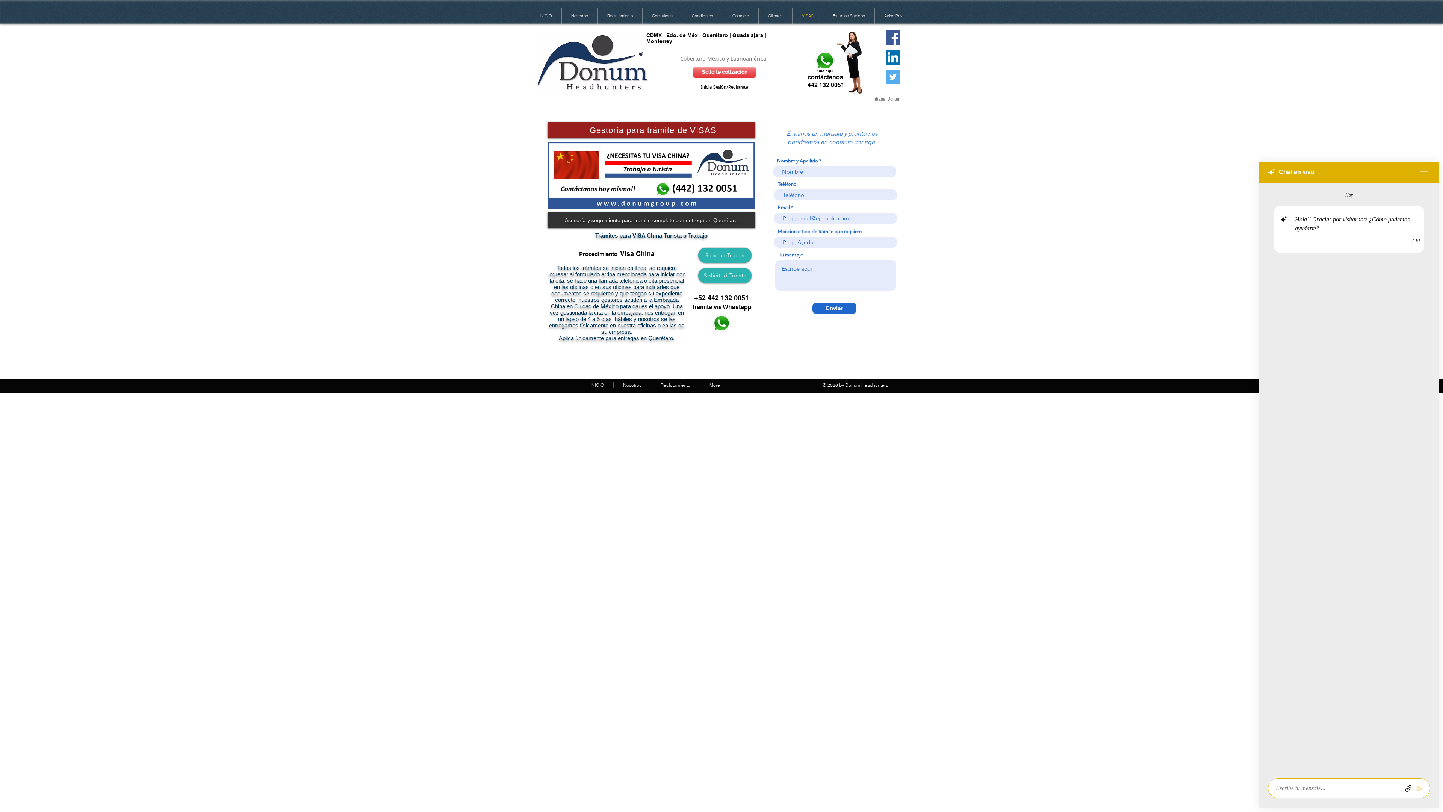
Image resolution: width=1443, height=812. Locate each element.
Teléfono (787, 184)
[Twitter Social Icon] (893, 77)
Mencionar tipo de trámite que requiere (820, 231)
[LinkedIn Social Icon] (893, 57)
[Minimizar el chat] (1424, 172)
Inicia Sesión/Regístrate (724, 87)
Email (784, 207)
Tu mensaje (791, 254)
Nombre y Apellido (797, 160)
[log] (1349, 478)
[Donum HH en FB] (893, 37)
